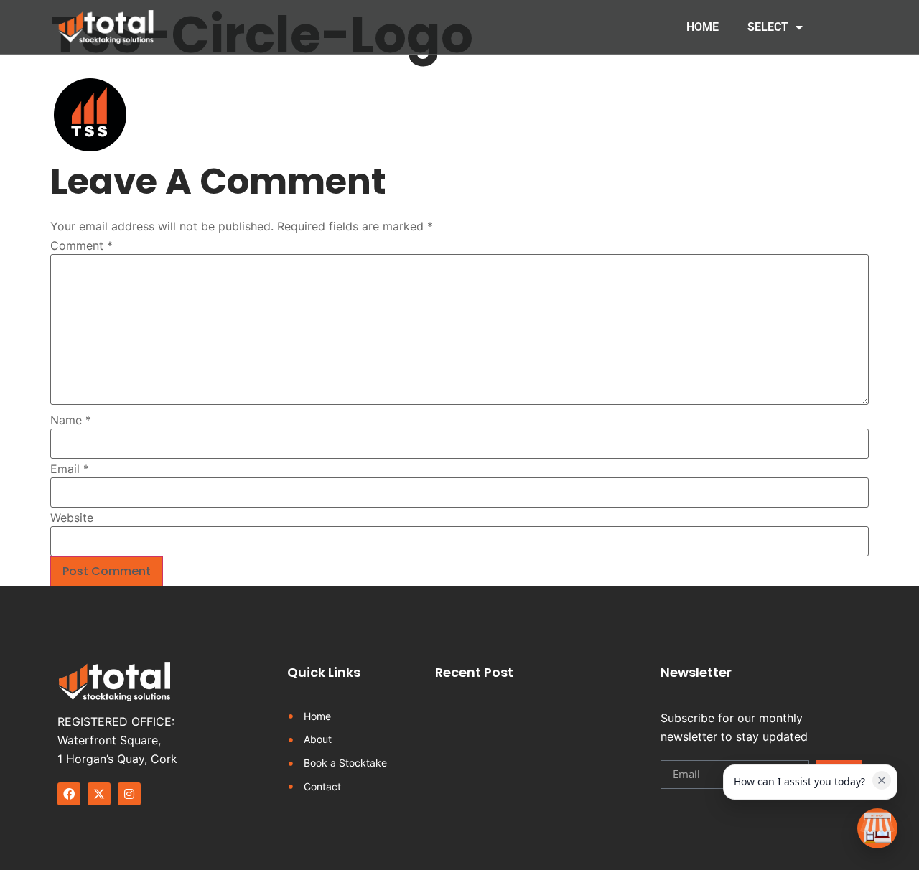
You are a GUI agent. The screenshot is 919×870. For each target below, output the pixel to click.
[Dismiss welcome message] (881, 780)
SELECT (767, 27)
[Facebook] (68, 793)
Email (69, 468)
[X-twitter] (99, 793)
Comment (81, 245)
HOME (702, 27)
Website (71, 517)
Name (70, 420)
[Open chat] (877, 828)
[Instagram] (129, 793)
